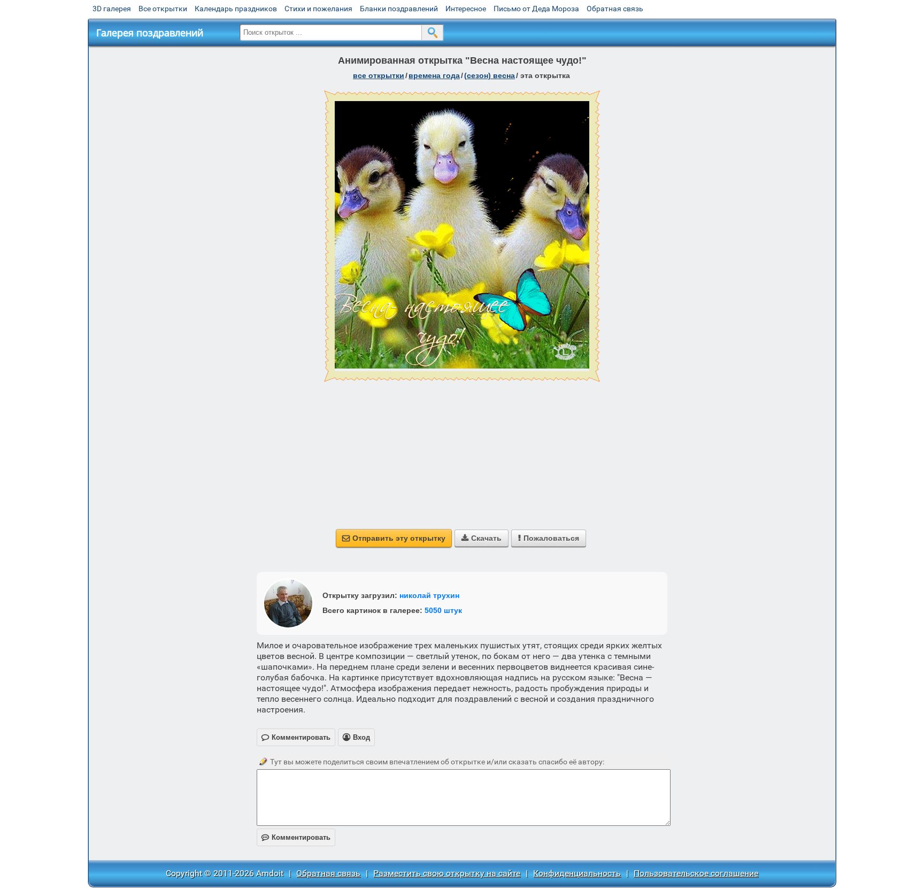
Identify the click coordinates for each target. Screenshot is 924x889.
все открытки (378, 75)
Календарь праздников (236, 8)
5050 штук (443, 610)
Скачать (481, 538)
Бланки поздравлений (399, 8)
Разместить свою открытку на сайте (446, 873)
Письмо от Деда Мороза (536, 8)
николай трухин (429, 595)
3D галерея (112, 8)
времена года (434, 75)
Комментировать (295, 837)
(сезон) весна (489, 75)
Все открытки (162, 8)
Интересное (465, 8)
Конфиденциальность (577, 873)
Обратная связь (615, 8)
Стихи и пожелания (318, 8)
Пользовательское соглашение (696, 873)
